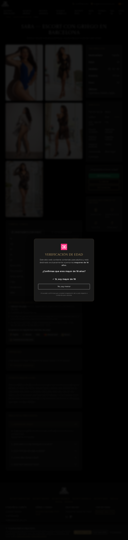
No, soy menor (64, 286)
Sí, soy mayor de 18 (65, 279)
